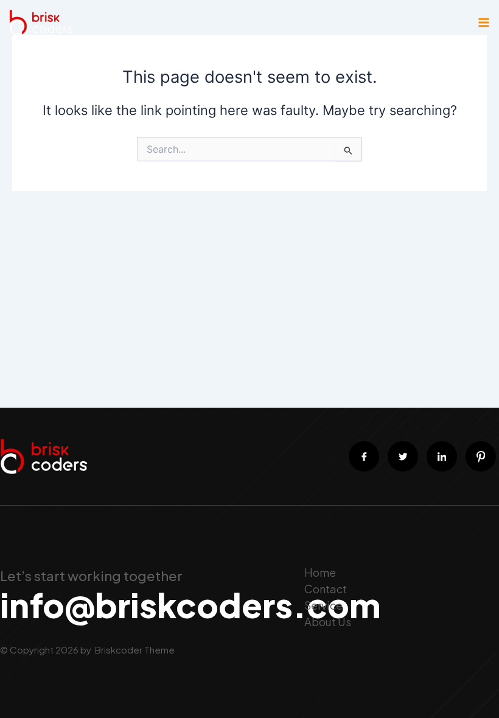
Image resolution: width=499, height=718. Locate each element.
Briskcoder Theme (134, 649)
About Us (327, 622)
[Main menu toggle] (484, 22)
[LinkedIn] (442, 456)
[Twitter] (403, 456)
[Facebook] (364, 456)
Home (320, 572)
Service (323, 605)
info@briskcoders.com (190, 605)
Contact (325, 589)
